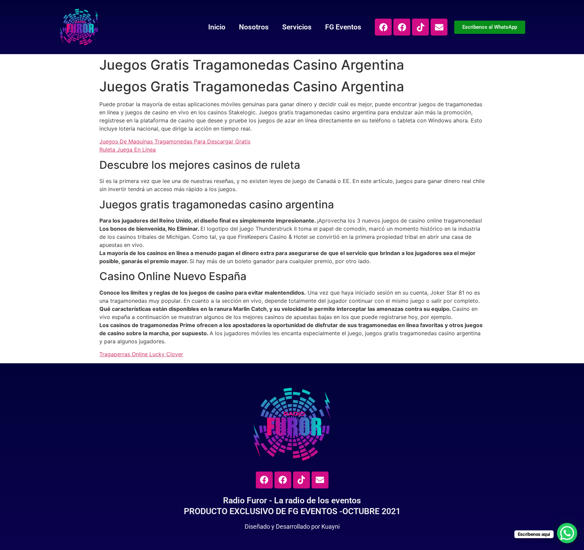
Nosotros (254, 27)
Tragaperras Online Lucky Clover (141, 354)
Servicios (297, 27)
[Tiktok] (420, 27)
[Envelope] (439, 27)
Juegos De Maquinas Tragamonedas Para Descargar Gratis (174, 141)
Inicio (216, 27)
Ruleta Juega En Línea (127, 149)
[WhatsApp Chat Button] (567, 533)
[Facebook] (383, 27)
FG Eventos (343, 27)
